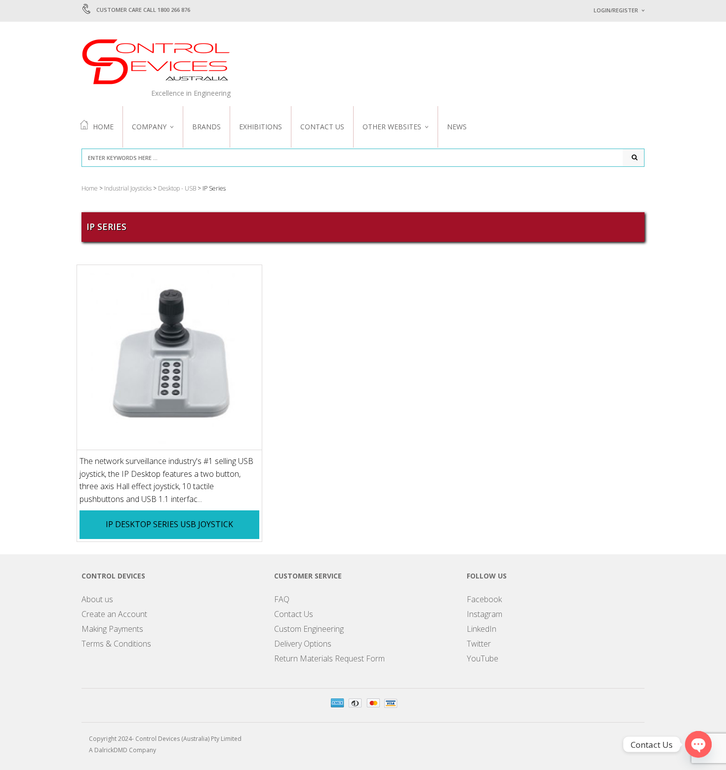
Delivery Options (302, 643)
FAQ (281, 599)
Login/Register (616, 10)
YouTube (482, 658)
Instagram (484, 614)
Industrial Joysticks (128, 188)
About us (97, 599)
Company (149, 126)
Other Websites (392, 126)
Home (103, 126)
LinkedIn (481, 628)
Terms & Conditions (116, 643)
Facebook (484, 599)
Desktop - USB (177, 188)
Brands (206, 126)
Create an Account (114, 614)
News (457, 126)
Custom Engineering (309, 628)
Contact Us (322, 126)
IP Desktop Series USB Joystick (169, 524)
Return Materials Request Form (329, 658)
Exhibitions (260, 126)
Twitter (479, 643)
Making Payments (112, 628)
